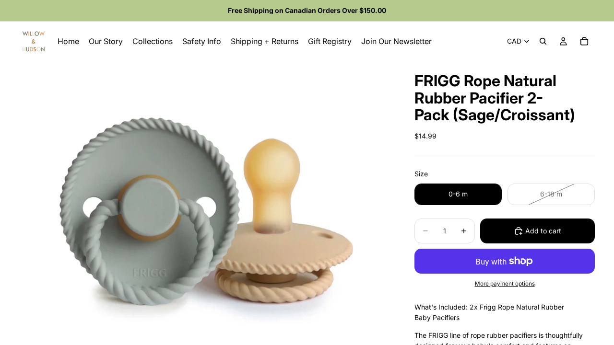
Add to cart (543, 231)
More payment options (505, 283)
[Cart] (584, 41)
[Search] (543, 41)
